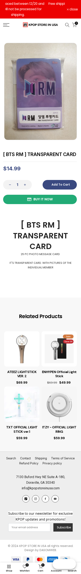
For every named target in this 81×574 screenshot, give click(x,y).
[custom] (25, 493)
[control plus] (26, 179)
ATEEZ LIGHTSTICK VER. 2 (21, 368)
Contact (25, 453)
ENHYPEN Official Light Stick (59, 368)
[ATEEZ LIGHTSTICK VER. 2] (21, 343)
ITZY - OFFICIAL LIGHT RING (59, 424)
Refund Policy (28, 458)
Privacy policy (52, 458)
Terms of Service (63, 453)
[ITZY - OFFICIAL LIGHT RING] (59, 399)
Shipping (41, 453)
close (73, 6)
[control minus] (8, 179)
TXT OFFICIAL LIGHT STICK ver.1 (22, 424)
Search (11, 453)
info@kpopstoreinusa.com (41, 483)
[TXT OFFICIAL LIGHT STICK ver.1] (21, 399)
